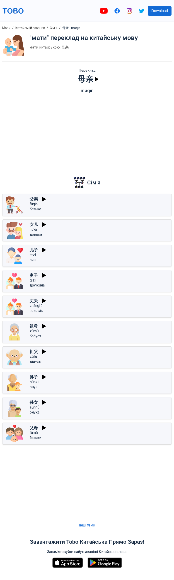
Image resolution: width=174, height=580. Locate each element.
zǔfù (33, 356)
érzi (33, 255)
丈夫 (34, 300)
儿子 (34, 249)
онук (34, 387)
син (33, 260)
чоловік (36, 310)
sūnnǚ (34, 407)
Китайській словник (30, 28)
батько (35, 209)
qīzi (33, 280)
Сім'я (53, 28)
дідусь (35, 361)
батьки (35, 438)
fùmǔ (34, 433)
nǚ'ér (33, 229)
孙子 (34, 376)
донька (36, 234)
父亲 (34, 199)
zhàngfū (36, 305)
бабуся (35, 336)
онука (34, 412)
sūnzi (34, 382)
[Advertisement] (87, 132)
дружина (37, 285)
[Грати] (97, 79)
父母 (34, 427)
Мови (6, 28)
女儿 (34, 224)
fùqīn (34, 204)
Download (159, 11)
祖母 (34, 326)
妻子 (34, 275)
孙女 (34, 402)
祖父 (34, 351)
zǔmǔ (34, 331)
